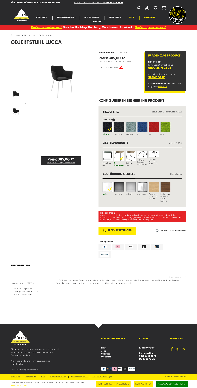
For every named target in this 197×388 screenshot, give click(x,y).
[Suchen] (138, 8)
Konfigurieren (143, 384)
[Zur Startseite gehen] (17, 15)
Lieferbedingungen (79, 377)
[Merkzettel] (155, 8)
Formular (162, 87)
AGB (43, 377)
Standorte (156, 77)
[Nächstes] (96, 102)
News (103, 348)
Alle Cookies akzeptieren (172, 384)
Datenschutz (30, 377)
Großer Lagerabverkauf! (46, 27)
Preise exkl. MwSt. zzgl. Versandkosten (61, 163)
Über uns (105, 354)
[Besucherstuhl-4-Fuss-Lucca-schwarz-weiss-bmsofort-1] (61, 75)
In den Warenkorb (119, 230)
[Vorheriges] (25, 102)
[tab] (20, 266)
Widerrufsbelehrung (58, 377)
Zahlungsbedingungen (102, 377)
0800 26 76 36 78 (159, 68)
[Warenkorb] (163, 8)
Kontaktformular (147, 348)
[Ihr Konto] (147, 8)
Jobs (103, 351)
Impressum (15, 377)
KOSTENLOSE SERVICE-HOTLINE (98, 3)
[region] (54, 102)
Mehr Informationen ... (20, 385)
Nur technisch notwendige (113, 384)
